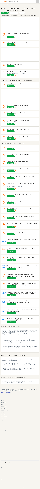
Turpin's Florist (3, 418)
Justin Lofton (3, 473)
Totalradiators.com (4, 422)
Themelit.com (3, 414)
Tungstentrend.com (4, 410)
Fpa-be (2, 428)
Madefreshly (3, 455)
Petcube (2, 471)
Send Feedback (35, 487)
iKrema (2, 404)
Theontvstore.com (4, 408)
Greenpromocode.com (12, 1)
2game (2, 479)
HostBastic (3, 469)
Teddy (2, 420)
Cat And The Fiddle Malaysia (5, 436)
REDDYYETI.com (4, 465)
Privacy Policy (30, 487)
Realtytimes (3, 457)
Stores (5, 4)
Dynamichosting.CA (4, 467)
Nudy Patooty (3, 402)
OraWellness (3, 432)
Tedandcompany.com (4, 424)
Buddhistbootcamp (4, 426)
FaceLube (2, 400)
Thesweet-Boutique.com (5, 416)
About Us (17, 487)
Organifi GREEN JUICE (5, 477)
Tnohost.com (3, 412)
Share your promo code (15, 382)
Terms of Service (23, 487)
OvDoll (2, 434)
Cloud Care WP (3, 475)
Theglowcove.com (4, 406)
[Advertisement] (20, 24)
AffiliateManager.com (4, 430)
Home (2, 4)
